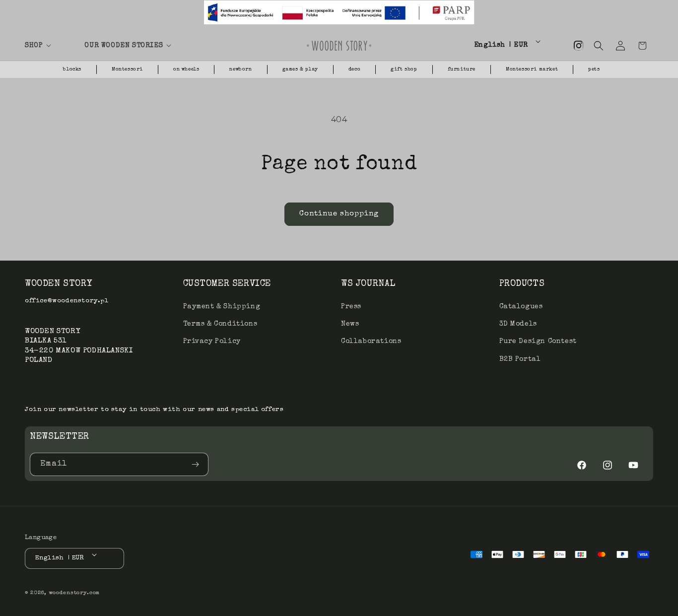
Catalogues (521, 306)
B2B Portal (520, 359)
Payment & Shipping (222, 306)
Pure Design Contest (538, 341)
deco (354, 69)
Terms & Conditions (220, 324)
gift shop (404, 69)
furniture (461, 69)
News (350, 324)
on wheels (186, 69)
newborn (240, 69)
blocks (72, 69)
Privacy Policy (212, 341)
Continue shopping (339, 213)
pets (594, 69)
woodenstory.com (74, 593)
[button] (48, 45)
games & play (300, 69)
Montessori (127, 69)
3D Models (518, 324)
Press (351, 306)
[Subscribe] (197, 464)
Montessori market (532, 69)
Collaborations (371, 341)
